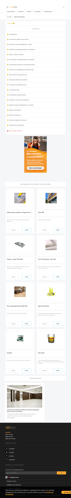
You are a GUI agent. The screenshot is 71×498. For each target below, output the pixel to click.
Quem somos (9, 434)
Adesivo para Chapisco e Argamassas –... (19, 212)
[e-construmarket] (12, 477)
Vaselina (9, 353)
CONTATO (13, 230)
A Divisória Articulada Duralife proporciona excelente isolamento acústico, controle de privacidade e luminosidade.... (21, 416)
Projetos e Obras (11, 481)
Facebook (11, 449)
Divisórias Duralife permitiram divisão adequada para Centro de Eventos (23, 410)
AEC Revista (21, 11)
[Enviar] (61, 472)
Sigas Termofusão (43, 306)
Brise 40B (41, 212)
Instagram (12, 459)
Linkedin (11, 456)
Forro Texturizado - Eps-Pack (47, 259)
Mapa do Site (9, 436)
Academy (29, 11)
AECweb (9, 17)
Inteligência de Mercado (14, 485)
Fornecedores (37, 11)
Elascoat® (41, 353)
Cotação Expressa (48, 11)
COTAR (26, 230)
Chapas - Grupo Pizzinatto (15, 259)
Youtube (11, 452)
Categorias (10, 23)
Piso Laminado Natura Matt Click (17, 306)
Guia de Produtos (11, 11)
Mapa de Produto (10, 438)
